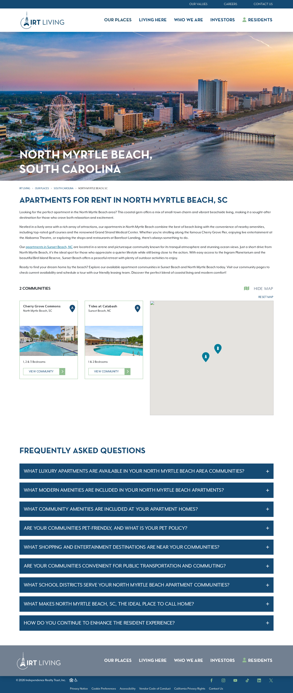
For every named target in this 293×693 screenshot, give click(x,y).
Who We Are (188, 661)
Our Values (198, 4)
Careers (230, 4)
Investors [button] (222, 20)
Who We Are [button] (188, 20)
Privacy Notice (79, 688)
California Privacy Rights (189, 688)
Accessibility (128, 688)
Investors (222, 661)
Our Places (42, 188)
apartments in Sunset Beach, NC (49, 247)
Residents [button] (259, 20)
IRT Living (24, 188)
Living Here (153, 661)
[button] (205, 357)
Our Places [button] (118, 20)
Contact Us (263, 4)
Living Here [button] (153, 20)
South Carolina (63, 188)
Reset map (265, 297)
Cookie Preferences (104, 688)
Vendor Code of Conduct (155, 688)
